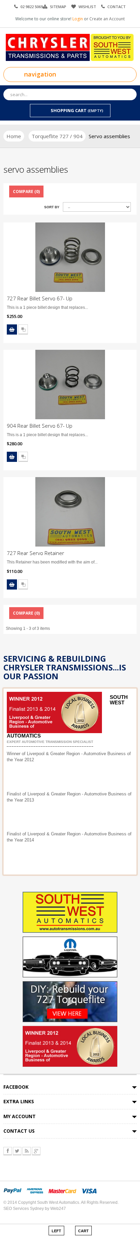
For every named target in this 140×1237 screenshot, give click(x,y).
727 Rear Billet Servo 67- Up (39, 298)
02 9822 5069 (31, 6)
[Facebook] (7, 1151)
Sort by (51, 207)
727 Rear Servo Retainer (35, 553)
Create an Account (107, 19)
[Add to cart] (12, 329)
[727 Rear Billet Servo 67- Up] (70, 257)
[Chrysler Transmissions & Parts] (70, 47)
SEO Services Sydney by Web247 (34, 1208)
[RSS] (26, 1151)
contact (116, 6)
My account (19, 1116)
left (56, 1231)
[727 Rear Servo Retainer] (70, 512)
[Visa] (89, 1190)
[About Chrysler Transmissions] (70, 956)
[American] (35, 1190)
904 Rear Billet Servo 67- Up (39, 425)
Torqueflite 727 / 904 (57, 136)
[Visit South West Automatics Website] (70, 912)
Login (78, 19)
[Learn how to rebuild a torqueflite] (70, 1001)
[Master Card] (62, 1190)
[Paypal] (12, 1190)
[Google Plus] (36, 1151)
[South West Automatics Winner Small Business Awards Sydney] (70, 1046)
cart (83, 1231)
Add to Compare (23, 329)
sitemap (58, 6)
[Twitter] (17, 1151)
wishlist (87, 6)
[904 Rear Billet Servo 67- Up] (70, 384)
